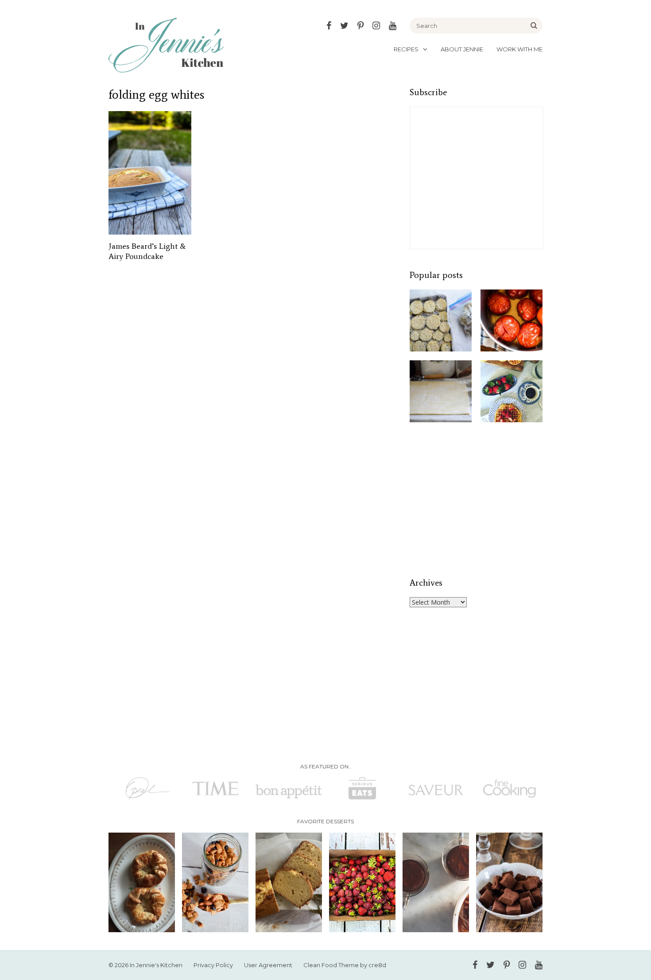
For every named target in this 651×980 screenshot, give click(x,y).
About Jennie (462, 49)
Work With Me (519, 49)
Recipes (406, 49)
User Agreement (268, 964)
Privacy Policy (213, 964)
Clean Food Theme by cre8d (344, 964)
